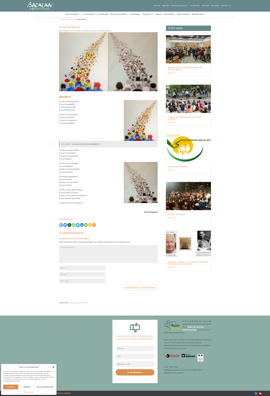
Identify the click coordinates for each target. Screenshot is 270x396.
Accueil (157, 6)
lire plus (171, 73)
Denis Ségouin (75, 303)
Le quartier (195, 6)
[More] (94, 225)
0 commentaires (103, 31)
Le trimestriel (88, 14)
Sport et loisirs (183, 14)
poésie (85, 303)
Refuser (27, 387)
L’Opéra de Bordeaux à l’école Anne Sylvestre (184, 118)
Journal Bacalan (68, 323)
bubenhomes (65, 97)
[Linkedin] (82, 225)
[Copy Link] (90, 225)
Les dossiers (135, 14)
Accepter (11, 387)
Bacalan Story (198, 14)
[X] (69, 225)
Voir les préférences (45, 387)
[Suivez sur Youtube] (260, 393)
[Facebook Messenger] (77, 225)
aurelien (65, 31)
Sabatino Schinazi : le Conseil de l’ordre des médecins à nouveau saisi (188, 263)
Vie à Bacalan (103, 14)
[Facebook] (61, 225)
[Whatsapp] (73, 225)
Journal (71, 19)
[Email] (86, 225)
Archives (205, 6)
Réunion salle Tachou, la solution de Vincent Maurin (185, 68)
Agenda (165, 6)
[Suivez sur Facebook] (256, 393)
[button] (53, 367)
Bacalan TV (148, 14)
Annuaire (215, 6)
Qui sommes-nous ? (179, 6)
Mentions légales (29, 392)
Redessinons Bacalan (177, 166)
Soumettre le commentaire (140, 287)
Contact (224, 6)
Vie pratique (169, 14)
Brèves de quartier (119, 14)
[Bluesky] (65, 225)
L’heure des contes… (177, 214)
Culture (158, 14)
